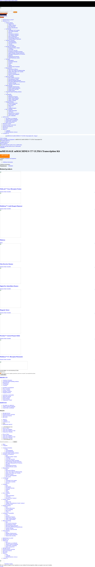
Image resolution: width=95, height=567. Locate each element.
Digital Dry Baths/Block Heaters (9, 286)
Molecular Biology (10, 76)
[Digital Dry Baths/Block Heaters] (10, 283)
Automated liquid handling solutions (13, 91)
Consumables (11, 45)
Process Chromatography (13, 74)
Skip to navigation (4, 0)
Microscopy (11, 105)
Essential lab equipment (11, 46)
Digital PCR (11, 24)
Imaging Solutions (10, 101)
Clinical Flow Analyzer (13, 114)
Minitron (2, 240)
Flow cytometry (9, 109)
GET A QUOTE (3, 13)
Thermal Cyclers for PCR (14, 84)
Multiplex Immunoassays (13, 86)
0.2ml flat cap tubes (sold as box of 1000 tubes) (10, 146)
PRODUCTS (3, 377)
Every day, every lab (12, 50)
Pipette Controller (12, 100)
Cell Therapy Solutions (13, 35)
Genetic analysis (9, 22)
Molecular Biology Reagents (14, 80)
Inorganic (10, 62)
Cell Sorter (10, 111)
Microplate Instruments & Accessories (16, 54)
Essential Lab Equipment (9, 139)
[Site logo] (6, 10)
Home (1, 139)
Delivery (10, 32)
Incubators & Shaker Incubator (12, 460)
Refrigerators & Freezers (13, 56)
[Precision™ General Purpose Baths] (10, 333)
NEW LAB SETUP (10, 122)
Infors (1, 242)
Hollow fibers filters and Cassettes (15, 71)
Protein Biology (9, 85)
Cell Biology (8, 29)
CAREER (8, 130)
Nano (9, 64)
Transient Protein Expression (14, 39)
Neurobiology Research (13, 37)
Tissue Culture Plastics (13, 99)
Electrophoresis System (13, 79)
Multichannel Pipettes (13, 96)
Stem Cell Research (12, 36)
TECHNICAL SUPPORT (11, 118)
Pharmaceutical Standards (14, 66)
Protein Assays (11, 90)
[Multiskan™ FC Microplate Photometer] (10, 354)
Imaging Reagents (12, 108)
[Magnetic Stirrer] (10, 307)
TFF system (11, 75)
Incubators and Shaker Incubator (15, 51)
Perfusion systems (12, 73)
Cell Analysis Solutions (13, 34)
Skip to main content (12, 0)
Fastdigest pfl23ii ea (4, 142)
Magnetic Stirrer (4, 310)
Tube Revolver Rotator (6, 264)
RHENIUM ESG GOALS (11, 132)
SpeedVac (10, 55)
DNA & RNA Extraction (13, 78)
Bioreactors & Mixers (13, 69)
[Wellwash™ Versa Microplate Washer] (10, 186)
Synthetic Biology (12, 83)
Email (1, 371)
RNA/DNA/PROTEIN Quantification (16, 81)
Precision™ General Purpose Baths (10, 335)
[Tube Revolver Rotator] (10, 261)
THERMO (2, 147)
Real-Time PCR (11, 26)
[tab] (8, 162)
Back (7, 449)
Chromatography (12, 41)
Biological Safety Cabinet (14, 47)
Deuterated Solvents (12, 61)
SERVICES (3, 402)
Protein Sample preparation (14, 88)
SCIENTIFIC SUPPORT (11, 121)
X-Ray (9, 106)
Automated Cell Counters (14, 30)
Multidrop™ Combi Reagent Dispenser (11, 206)
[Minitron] (10, 237)
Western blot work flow (13, 89)
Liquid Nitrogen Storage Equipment (16, 52)
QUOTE (2, 17)
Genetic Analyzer (12, 25)
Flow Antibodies (12, 115)
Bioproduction (9, 68)
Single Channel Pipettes (13, 98)
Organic (10, 65)
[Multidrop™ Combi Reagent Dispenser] (10, 203)
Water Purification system (14, 57)
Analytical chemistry (10, 40)
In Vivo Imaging (12, 104)
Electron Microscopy (13, 103)
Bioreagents (11, 60)
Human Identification (13, 27)
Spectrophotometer (12, 42)
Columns (10, 44)
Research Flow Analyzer (13, 113)
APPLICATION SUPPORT (12, 119)
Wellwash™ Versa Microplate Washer (10, 189)
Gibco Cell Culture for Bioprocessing (16, 70)
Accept (1, 566)
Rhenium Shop (3, 14)
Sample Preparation (12, 110)
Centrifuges (10, 49)
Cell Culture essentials (13, 31)
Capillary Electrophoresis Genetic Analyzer (15, 503)
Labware (10, 95)
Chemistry (8, 59)
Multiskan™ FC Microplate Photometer (11, 356)
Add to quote (4, 155)
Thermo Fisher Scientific (5, 191)
